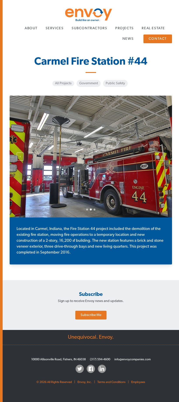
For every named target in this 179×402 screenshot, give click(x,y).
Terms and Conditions (111, 382)
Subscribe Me (91, 315)
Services (55, 28)
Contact (158, 39)
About (31, 28)
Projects (124, 28)
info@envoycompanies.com (132, 359)
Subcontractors (89, 28)
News (128, 39)
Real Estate (153, 28)
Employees (138, 382)
